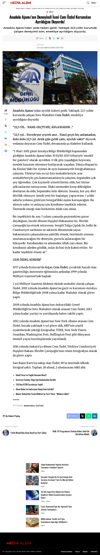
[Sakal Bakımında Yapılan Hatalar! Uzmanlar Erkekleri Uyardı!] (32, 468)
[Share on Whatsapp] (54, 38)
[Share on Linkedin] (58, 38)
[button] (5, 2)
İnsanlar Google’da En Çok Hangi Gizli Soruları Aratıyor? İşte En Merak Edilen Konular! (57, 480)
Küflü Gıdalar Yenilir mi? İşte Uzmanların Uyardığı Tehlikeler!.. (54, 520)
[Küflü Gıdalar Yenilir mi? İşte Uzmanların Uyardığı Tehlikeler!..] (32, 522)
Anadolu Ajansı (29, 405)
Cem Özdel (39, 405)
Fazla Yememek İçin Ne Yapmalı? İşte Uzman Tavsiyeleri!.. (56, 508)
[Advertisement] (50, 451)
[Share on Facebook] (46, 38)
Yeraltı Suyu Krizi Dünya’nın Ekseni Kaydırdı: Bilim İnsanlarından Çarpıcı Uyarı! (56, 494)
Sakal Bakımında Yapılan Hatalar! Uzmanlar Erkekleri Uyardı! (55, 466)
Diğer (43, 471)
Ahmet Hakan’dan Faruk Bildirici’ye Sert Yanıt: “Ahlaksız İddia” (42, 393)
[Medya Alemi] (20, 2)
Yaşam (48, 501)
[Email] (62, 38)
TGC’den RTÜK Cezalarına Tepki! (29, 384)
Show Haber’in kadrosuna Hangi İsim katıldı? (35, 389)
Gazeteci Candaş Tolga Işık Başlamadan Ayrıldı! (36, 379)
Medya (51, 12)
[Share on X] (50, 38)
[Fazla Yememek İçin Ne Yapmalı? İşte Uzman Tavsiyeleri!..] (32, 510)
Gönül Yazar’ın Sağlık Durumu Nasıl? (31, 375)
